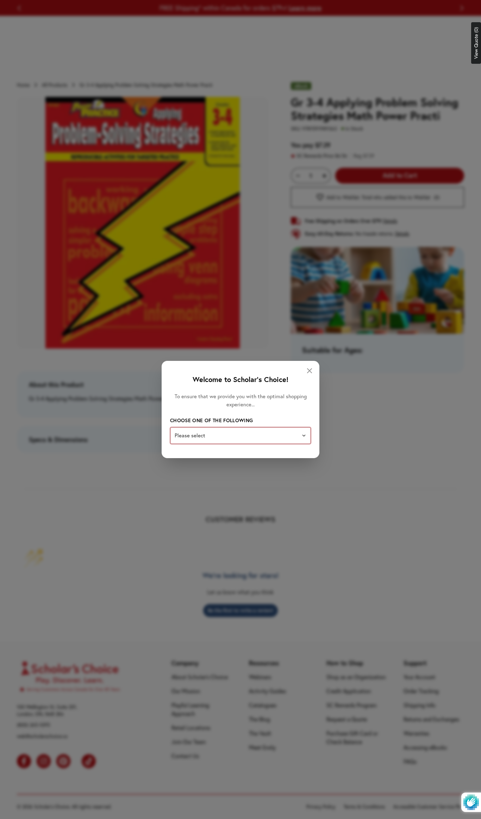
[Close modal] (309, 371)
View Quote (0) (476, 43)
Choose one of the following (211, 420)
